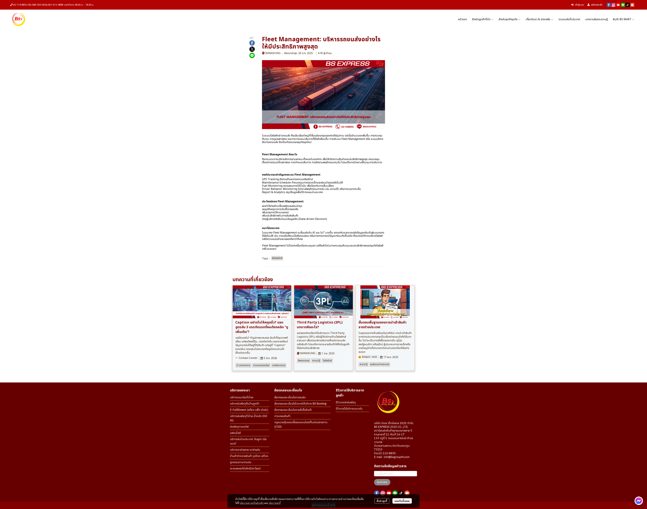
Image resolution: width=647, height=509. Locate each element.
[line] (623, 5)
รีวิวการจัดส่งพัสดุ (346, 402)
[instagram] (613, 5)
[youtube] (618, 5)
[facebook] (609, 5)
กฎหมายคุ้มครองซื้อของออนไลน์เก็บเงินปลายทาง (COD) (300, 424)
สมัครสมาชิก (597, 5)
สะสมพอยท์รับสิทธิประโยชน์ (245, 468)
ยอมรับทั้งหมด (402, 500)
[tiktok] (628, 5)
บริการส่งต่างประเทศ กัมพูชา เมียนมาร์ (248, 441)
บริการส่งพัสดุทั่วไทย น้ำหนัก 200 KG (248, 418)
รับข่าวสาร (382, 482)
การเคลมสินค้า (282, 416)
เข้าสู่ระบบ (579, 5)
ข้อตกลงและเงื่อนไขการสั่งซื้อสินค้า (293, 410)
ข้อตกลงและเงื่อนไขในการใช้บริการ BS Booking (300, 404)
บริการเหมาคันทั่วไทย (241, 397)
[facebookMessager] (638, 500)
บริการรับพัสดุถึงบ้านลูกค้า (244, 404)
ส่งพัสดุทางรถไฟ (239, 427)
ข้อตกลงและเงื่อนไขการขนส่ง (290, 397)
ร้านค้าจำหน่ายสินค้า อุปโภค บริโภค (249, 456)
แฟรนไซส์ (235, 433)
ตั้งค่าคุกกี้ (382, 500)
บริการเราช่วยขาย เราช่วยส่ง (245, 450)
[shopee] (632, 5)
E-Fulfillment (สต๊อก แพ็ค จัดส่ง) (249, 410)
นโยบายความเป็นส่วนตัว (252, 502)
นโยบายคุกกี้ (275, 502)
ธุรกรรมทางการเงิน (240, 462)
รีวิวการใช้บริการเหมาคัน (349, 409)
